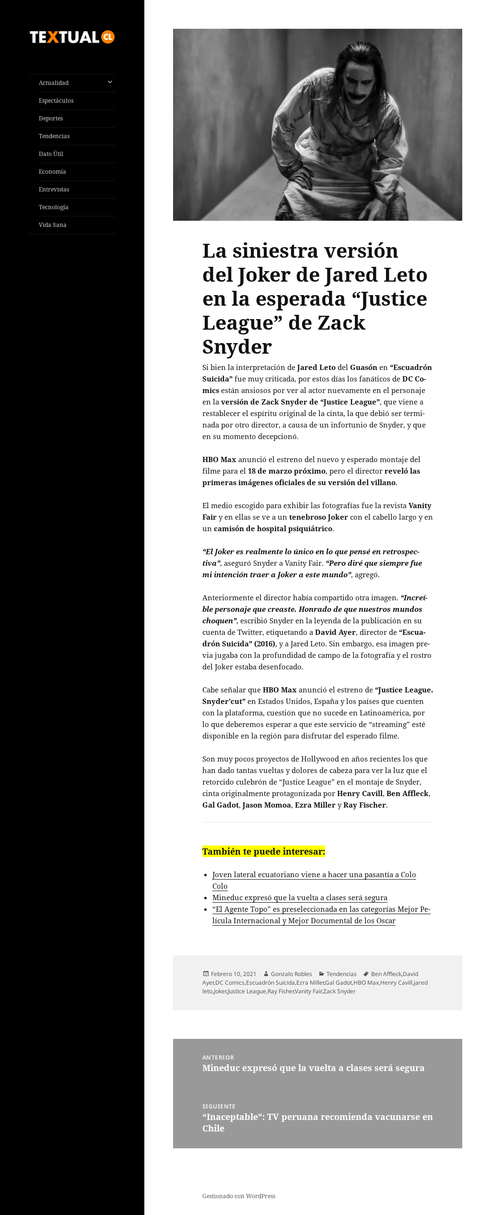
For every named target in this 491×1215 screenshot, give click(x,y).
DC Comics (230, 982)
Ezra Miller (310, 982)
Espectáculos (56, 100)
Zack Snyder (339, 991)
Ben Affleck (386, 974)
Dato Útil (51, 154)
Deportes (51, 118)
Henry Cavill (396, 982)
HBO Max (366, 982)
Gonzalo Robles (291, 974)
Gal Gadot (338, 982)
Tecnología (54, 207)
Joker (220, 991)
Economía (52, 171)
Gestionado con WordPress (238, 1196)
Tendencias (54, 136)
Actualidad (54, 83)
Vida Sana (53, 225)
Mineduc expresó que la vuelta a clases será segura (299, 897)
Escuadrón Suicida (270, 982)
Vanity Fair (308, 991)
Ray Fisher (281, 991)
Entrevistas (54, 189)
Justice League (247, 991)
